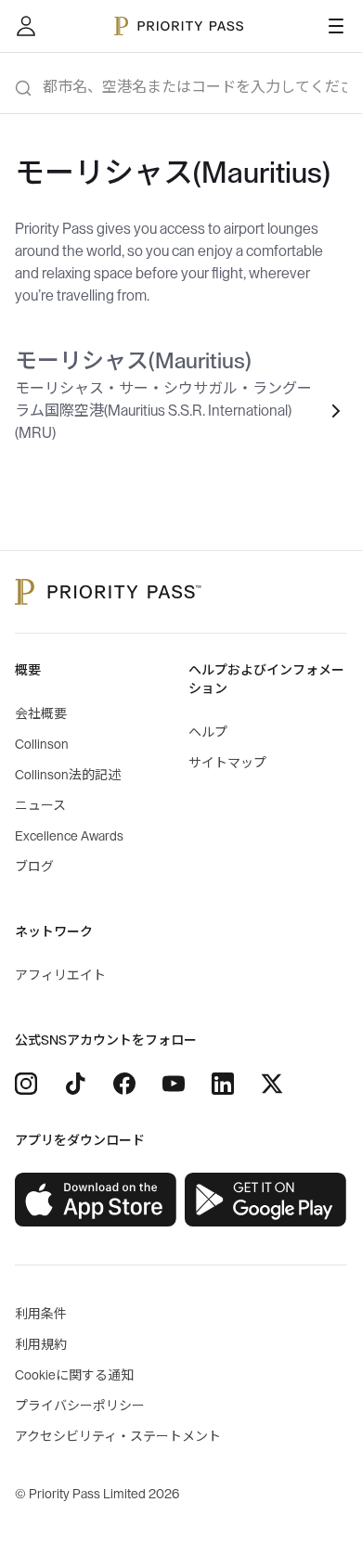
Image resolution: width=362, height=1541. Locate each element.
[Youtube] (173, 1083)
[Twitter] (272, 1083)
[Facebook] (124, 1083)
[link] (96, 1200)
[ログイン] (26, 26)
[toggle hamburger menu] (336, 26)
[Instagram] (26, 1083)
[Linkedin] (223, 1083)
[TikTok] (75, 1083)
